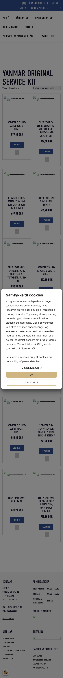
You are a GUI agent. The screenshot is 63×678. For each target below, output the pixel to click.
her (38, 361)
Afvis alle (31, 382)
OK (31, 374)
